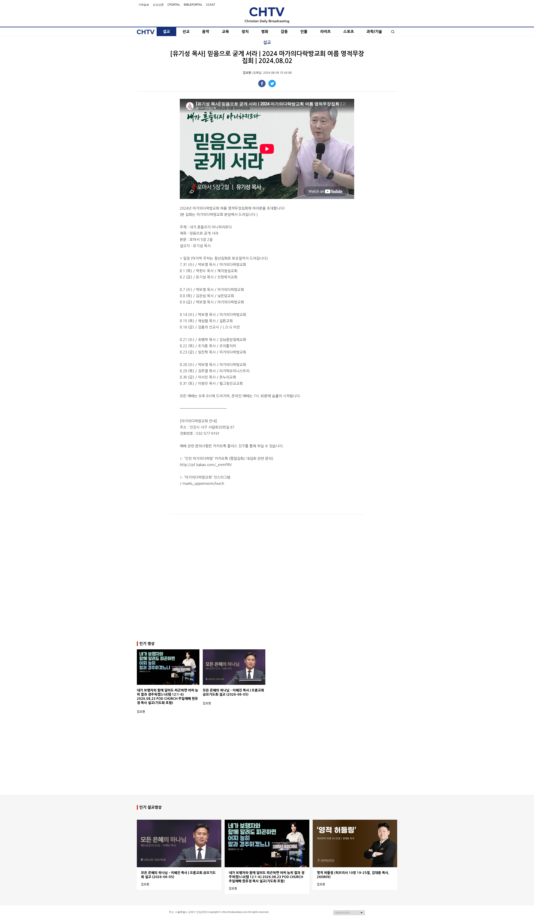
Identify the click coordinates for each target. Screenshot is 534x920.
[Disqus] (267, 578)
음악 (205, 32)
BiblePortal (193, 4)
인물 (303, 32)
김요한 (247, 72)
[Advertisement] (267, 761)
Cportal (174, 4)
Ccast (210, 4)
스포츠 (348, 32)
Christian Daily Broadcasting (267, 15)
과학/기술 (374, 32)
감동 (284, 32)
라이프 (325, 32)
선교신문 (158, 4)
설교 (166, 32)
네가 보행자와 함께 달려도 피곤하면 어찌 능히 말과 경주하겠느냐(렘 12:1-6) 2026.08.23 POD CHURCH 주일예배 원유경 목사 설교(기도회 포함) (266, 877)
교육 (225, 32)
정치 (245, 32)
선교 (186, 32)
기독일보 (143, 4)
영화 (264, 32)
